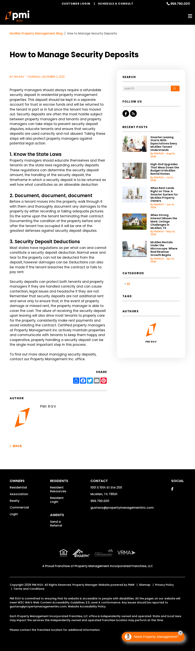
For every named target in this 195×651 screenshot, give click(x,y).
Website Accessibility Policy (87, 606)
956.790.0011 (180, 4)
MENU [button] (190, 16)
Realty (14, 501)
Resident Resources (58, 489)
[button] (125, 113)
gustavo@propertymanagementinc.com (122, 507)
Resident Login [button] (57, 500)
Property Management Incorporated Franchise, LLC (113, 566)
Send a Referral (56, 524)
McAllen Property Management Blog (36, 33)
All (128, 284)
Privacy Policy (164, 585)
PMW (131, 585)
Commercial (19, 507)
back (17, 446)
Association (19, 494)
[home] (17, 16)
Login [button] (14, 514)
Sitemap (144, 585)
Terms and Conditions (29, 589)
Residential (18, 487)
